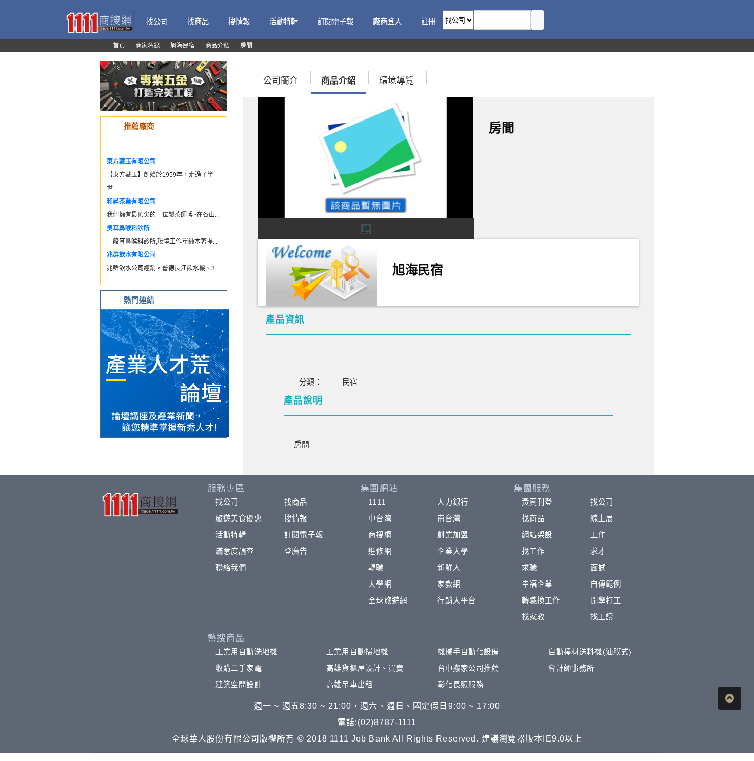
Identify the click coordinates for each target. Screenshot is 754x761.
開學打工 (605, 600)
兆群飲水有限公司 (131, 254)
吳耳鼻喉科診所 (128, 228)
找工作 (533, 551)
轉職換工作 (541, 600)
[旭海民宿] (322, 271)
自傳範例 (605, 584)
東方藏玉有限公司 (131, 161)
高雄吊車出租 (349, 684)
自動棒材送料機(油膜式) (590, 652)
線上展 (601, 518)
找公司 (227, 502)
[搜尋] (537, 20)
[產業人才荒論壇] (165, 372)
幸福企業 (537, 584)
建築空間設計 (238, 684)
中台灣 (379, 518)
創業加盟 (452, 535)
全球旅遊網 (387, 600)
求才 (598, 551)
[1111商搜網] (99, 22)
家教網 (448, 584)
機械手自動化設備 (469, 652)
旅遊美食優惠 (238, 518)
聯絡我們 (230, 568)
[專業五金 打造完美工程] (163, 85)
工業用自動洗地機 (246, 652)
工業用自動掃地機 (357, 652)
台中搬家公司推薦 (469, 668)
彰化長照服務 (461, 684)
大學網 (379, 584)
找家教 (533, 617)
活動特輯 (230, 535)
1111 (376, 502)
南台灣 (448, 518)
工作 (598, 535)
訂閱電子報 (303, 535)
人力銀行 (452, 502)
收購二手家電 (238, 668)
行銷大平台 (456, 600)
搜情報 (295, 518)
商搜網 (379, 535)
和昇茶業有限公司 (131, 201)
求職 (529, 568)
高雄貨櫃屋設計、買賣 (365, 668)
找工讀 (601, 617)
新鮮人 (448, 568)
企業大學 (452, 551)
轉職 (376, 568)
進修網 (379, 551)
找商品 (295, 502)
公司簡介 (280, 81)
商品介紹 (338, 81)
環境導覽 (396, 81)
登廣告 (295, 551)
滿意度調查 (234, 551)
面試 (598, 568)
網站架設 (537, 535)
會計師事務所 (571, 668)
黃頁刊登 (537, 502)
